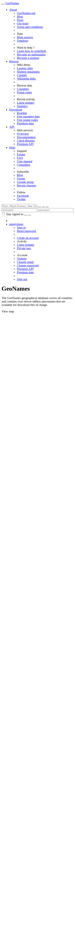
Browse (14, 61)
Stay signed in (14, 214)
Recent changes (26, 185)
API (11, 126)
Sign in (21, 227)
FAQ (20, 157)
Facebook (23, 195)
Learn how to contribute (31, 51)
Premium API (25, 144)
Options (22, 258)
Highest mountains (28, 71)
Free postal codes (27, 120)
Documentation (26, 137)
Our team (22, 23)
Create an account (28, 238)
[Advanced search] (47, 207)
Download (15, 109)
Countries (23, 89)
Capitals (22, 75)
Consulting (23, 164)
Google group (25, 182)
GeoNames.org (26, 13)
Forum (21, 154)
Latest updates (25, 102)
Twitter (21, 199)
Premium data (25, 123)
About (13, 9)
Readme (22, 113)
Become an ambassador (31, 54)
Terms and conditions (30, 27)
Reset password (26, 231)
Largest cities (25, 68)
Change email (25, 262)
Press (20, 20)
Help (12, 147)
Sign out (22, 279)
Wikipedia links (26, 78)
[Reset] (43, 207)
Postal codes (24, 92)
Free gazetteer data (28, 116)
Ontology (22, 40)
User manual (24, 161)
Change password (28, 265)
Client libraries (26, 140)
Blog (20, 16)
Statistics (22, 106)
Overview (23, 133)
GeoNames (12, 3)
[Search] (39, 207)
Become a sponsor (28, 58)
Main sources (25, 37)
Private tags (24, 248)
